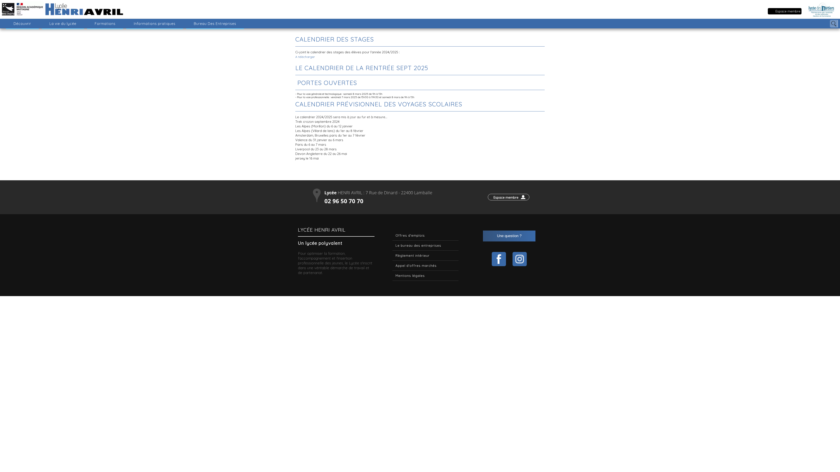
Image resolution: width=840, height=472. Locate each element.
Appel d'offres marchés (416, 266)
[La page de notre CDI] (499, 259)
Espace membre (787, 11)
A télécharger (305, 57)
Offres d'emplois (410, 235)
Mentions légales (410, 276)
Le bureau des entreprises (418, 245)
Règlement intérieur (413, 255)
